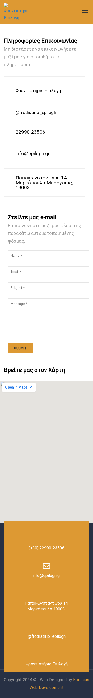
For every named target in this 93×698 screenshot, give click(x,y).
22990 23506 (30, 132)
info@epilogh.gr (33, 153)
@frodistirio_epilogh (36, 112)
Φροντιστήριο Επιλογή (47, 664)
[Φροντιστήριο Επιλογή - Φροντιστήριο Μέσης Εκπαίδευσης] (16, 12)
